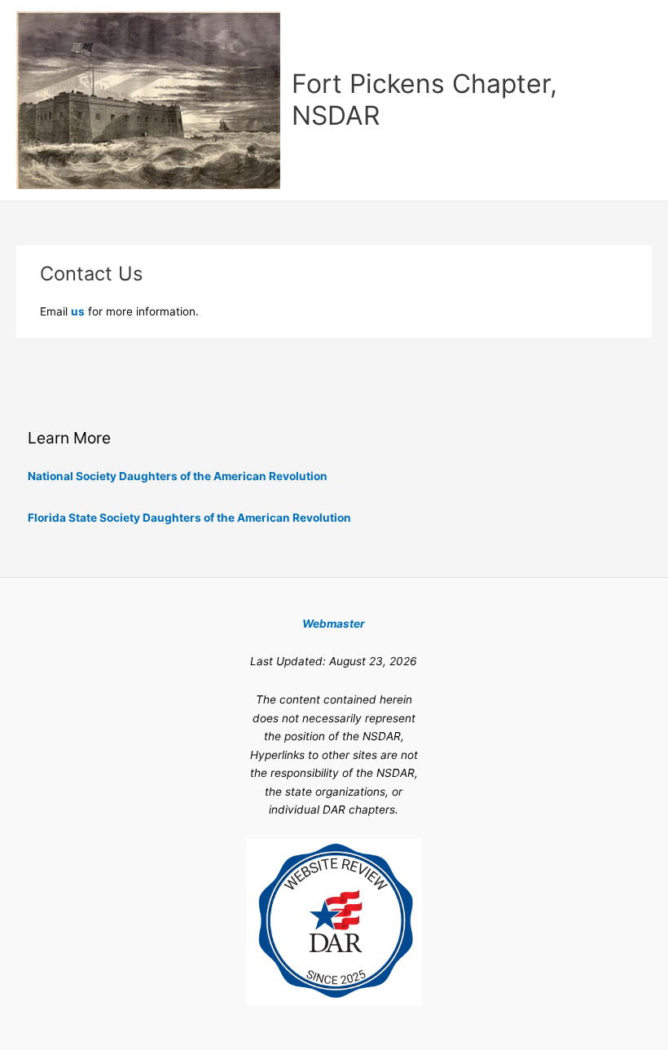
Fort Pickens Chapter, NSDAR (424, 99)
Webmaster (333, 623)
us (78, 311)
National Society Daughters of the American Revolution (177, 476)
